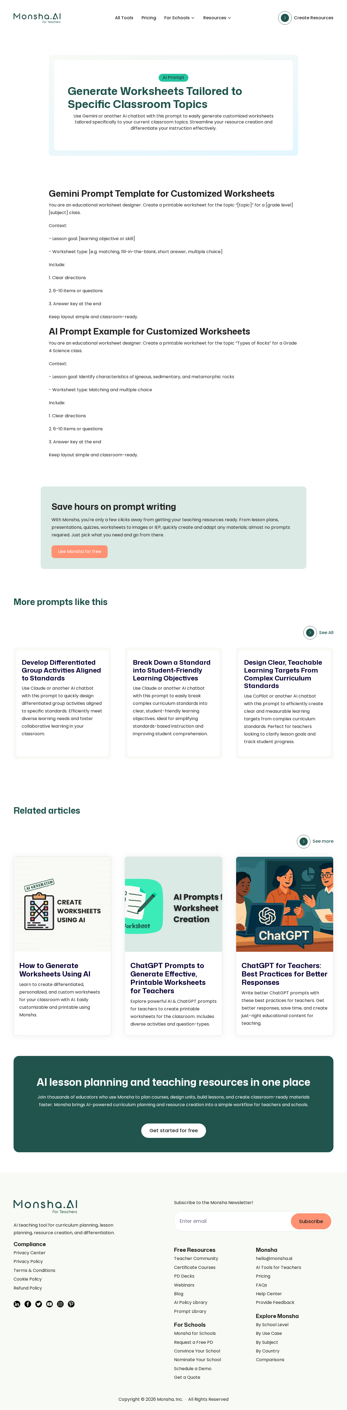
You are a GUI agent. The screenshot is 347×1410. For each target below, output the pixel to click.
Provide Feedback (275, 1303)
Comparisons (270, 1360)
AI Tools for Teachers (278, 1268)
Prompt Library (190, 1311)
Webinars (184, 1285)
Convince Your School (197, 1351)
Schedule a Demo (192, 1369)
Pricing (149, 18)
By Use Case (269, 1333)
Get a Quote (187, 1377)
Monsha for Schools (195, 1333)
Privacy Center (30, 1253)
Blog (178, 1294)
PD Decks (184, 1276)
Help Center (269, 1294)
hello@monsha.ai (274, 1259)
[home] (37, 18)
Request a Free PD (193, 1342)
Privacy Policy (28, 1262)
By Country (267, 1351)
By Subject (267, 1342)
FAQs (261, 1285)
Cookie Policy (28, 1279)
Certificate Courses (195, 1268)
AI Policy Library (190, 1303)
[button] (179, 18)
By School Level (272, 1325)
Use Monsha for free (79, 551)
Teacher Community (196, 1259)
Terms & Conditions (34, 1271)
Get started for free (173, 1130)
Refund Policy (28, 1288)
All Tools (124, 18)
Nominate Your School (197, 1360)
